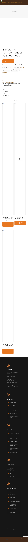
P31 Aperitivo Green (14, 438)
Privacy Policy (13, 508)
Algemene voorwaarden (13, 498)
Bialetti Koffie (13, 402)
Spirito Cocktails (13, 441)
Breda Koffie (13, 408)
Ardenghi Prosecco (14, 433)
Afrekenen (12, 494)
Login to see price (8, 61)
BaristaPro (8, 69)
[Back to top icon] (14, 524)
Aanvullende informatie (8, 82)
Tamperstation (14, 70)
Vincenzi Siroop (13, 452)
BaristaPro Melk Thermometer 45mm (8, 346)
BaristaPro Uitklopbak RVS (20, 217)
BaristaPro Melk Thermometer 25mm (8, 218)
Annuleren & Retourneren (13, 505)
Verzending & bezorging (13, 511)
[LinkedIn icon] (14, 531)
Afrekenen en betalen (15, 501)
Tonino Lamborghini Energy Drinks (14, 444)
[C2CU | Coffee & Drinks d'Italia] (11, 2)
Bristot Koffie (13, 405)
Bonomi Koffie (13, 410)
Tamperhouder (6, 70)
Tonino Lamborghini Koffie (14, 416)
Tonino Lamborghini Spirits (14, 449)
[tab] (14, 81)
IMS (10, 473)
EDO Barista (12, 471)
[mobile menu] (26, 2)
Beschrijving (5, 81)
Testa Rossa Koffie (14, 413)
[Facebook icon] (13, 531)
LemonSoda (12, 436)
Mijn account (13, 492)
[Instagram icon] (16, 531)
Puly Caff (12, 476)
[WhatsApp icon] (11, 531)
